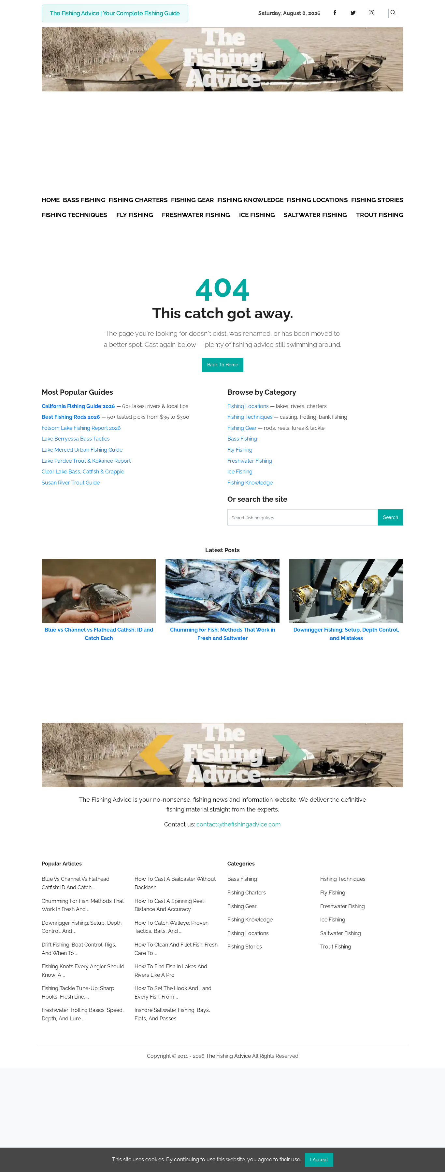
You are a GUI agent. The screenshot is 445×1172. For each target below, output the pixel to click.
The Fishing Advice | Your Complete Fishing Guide (115, 13)
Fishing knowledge (250, 199)
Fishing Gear (242, 428)
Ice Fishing (239, 472)
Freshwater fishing (196, 214)
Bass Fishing (242, 439)
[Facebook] (335, 13)
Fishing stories (377, 199)
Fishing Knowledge (250, 483)
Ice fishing (257, 214)
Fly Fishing (239, 450)
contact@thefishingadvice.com (238, 824)
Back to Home (222, 364)
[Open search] (393, 13)
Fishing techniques (74, 214)
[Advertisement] (222, 144)
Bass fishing (84, 199)
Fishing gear (192, 199)
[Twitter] (353, 13)
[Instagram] (371, 13)
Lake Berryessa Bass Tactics (76, 439)
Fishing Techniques (250, 417)
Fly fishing (134, 214)
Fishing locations (317, 199)
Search (390, 517)
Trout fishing (379, 214)
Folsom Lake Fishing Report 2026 (81, 428)
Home (51, 199)
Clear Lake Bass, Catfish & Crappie (83, 472)
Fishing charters (138, 199)
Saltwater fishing (315, 214)
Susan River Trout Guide (71, 483)
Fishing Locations (248, 406)
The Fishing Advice (228, 1056)
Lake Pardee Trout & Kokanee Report (86, 461)
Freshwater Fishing (249, 461)
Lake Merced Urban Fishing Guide (82, 450)
